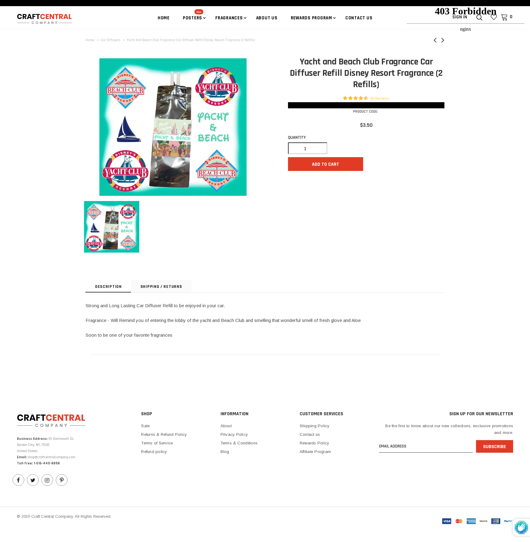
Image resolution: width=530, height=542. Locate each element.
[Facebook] (18, 480)
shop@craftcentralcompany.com (51, 457)
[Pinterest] (61, 480)
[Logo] (53, 18)
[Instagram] (47, 480)
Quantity (297, 137)
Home (90, 40)
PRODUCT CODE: (365, 111)
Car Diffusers (110, 40)
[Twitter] (33, 480)
